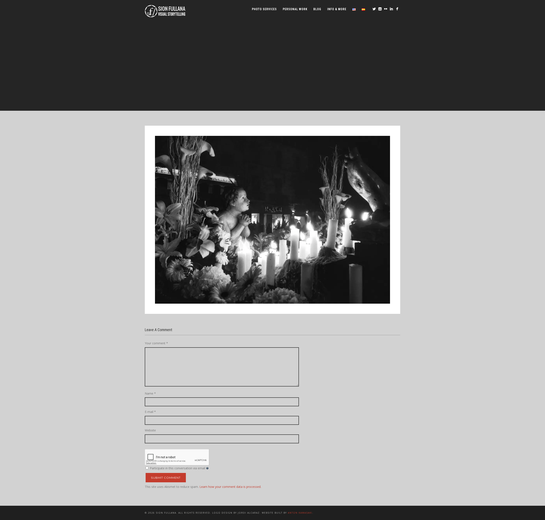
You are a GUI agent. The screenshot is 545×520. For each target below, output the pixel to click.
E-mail (150, 412)
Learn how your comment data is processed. (230, 487)
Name (150, 393)
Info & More (336, 9)
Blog (317, 9)
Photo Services (264, 9)
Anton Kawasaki (300, 512)
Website (150, 430)
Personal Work (295, 9)
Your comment (156, 343)
